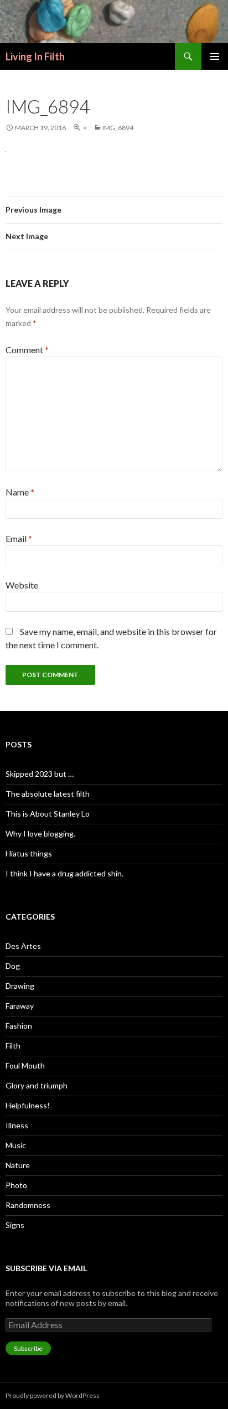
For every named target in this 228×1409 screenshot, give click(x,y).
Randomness (28, 1205)
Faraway (20, 1005)
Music (16, 1145)
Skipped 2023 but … (40, 773)
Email (19, 538)
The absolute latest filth (48, 793)
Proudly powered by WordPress (53, 1395)
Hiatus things (29, 853)
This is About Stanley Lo (48, 813)
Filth (13, 1045)
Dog (13, 966)
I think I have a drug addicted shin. (64, 873)
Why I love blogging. (40, 833)
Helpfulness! (28, 1105)
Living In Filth (35, 56)
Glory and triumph (37, 1085)
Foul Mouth (25, 1065)
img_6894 (117, 127)
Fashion (19, 1025)
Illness (17, 1125)
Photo (16, 1185)
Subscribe (28, 1348)
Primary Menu (214, 56)
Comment (27, 349)
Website (22, 585)
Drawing (20, 985)
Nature (18, 1165)
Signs (15, 1225)
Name (20, 492)
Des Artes (23, 946)
